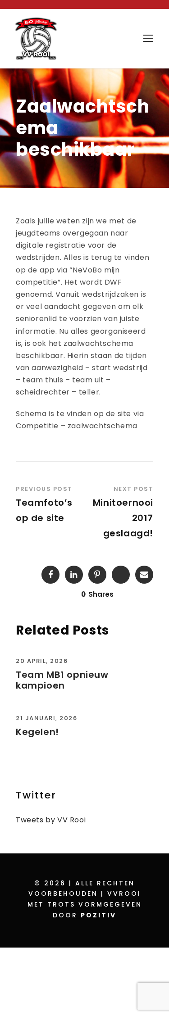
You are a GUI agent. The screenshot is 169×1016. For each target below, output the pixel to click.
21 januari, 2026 (46, 718)
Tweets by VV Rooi (51, 820)
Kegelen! (37, 732)
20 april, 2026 (42, 661)
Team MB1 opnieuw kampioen (62, 680)
